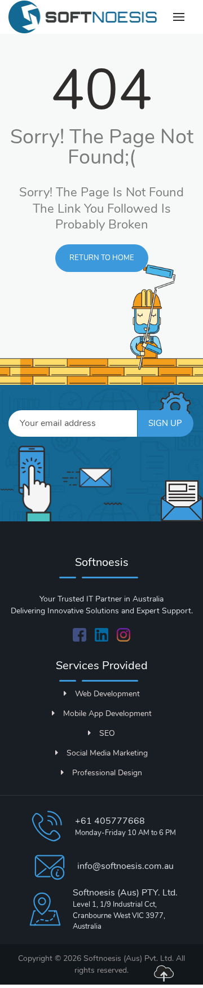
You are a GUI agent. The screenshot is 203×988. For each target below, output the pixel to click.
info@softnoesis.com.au (125, 866)
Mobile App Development (107, 713)
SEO (107, 733)
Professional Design (107, 772)
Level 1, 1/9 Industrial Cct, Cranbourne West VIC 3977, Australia (119, 915)
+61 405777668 (110, 821)
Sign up (165, 423)
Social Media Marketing (107, 753)
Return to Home (101, 258)
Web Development (107, 693)
